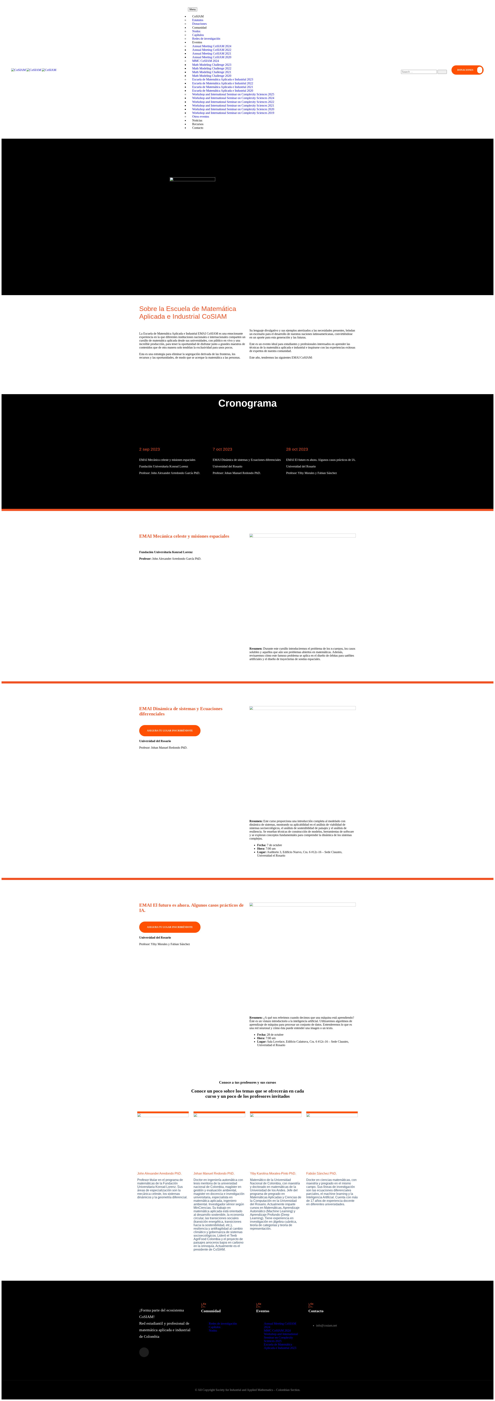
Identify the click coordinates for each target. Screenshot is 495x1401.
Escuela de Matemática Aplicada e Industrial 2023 (280, 1346)
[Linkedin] (144, 1352)
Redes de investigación (223, 1323)
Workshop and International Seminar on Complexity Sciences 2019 (233, 112)
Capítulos (214, 1327)
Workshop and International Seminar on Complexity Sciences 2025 (281, 1337)
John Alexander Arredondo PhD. (159, 1173)
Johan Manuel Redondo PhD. (214, 1173)
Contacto (197, 127)
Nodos (213, 1330)
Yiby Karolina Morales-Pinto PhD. (273, 1173)
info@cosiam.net (326, 1325)
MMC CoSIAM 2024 (277, 1330)
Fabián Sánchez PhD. (321, 1173)
